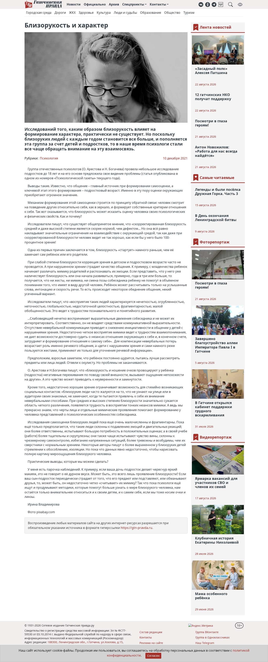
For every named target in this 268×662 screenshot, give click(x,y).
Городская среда (38, 12)
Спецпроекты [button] (133, 4)
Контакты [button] (158, 4)
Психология (49, 158)
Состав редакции (150, 632)
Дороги (60, 12)
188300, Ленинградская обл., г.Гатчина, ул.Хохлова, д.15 (85, 642)
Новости (74, 4)
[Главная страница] (43, 4)
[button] (201, 4)
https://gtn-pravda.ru (136, 528)
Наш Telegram (204, 643)
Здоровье (86, 12)
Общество (172, 12)
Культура (104, 12)
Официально (95, 4)
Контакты (145, 637)
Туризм (188, 12)
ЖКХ (72, 12)
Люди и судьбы (125, 12)
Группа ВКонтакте (207, 632)
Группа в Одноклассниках (212, 637)
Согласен (153, 655)
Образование (150, 12)
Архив (114, 4)
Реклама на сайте (151, 643)
